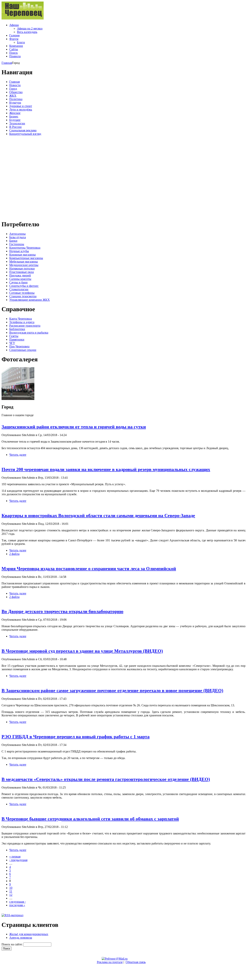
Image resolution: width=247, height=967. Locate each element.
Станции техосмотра (22, 296)
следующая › (17, 901)
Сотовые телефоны (22, 292)
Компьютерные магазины (26, 258)
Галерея (14, 35)
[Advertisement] (25, 177)
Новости (15, 85)
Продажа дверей (20, 275)
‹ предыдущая (18, 860)
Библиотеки (17, 329)
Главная (7, 62)
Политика (15, 99)
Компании (16, 45)
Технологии (17, 123)
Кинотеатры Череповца (24, 247)
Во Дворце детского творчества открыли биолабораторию (62, 611)
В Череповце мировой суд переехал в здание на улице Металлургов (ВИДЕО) (82, 650)
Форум (13, 39)
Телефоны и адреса (21, 322)
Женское (14, 113)
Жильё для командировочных (28, 934)
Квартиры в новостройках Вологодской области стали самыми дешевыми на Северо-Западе (98, 515)
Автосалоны (17, 233)
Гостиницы (16, 244)
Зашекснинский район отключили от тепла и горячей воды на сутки (74, 426)
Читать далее (17, 454)
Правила (15, 56)
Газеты (13, 336)
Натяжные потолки (22, 268)
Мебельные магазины (23, 261)
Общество (16, 92)
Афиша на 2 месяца (29, 28)
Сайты (13, 49)
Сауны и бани (18, 282)
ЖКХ (12, 95)
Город (13, 88)
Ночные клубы (19, 251)
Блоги (21, 42)
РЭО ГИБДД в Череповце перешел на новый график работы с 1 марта (76, 736)
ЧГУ (12, 343)
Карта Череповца (20, 318)
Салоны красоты (20, 279)
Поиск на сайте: (12, 944)
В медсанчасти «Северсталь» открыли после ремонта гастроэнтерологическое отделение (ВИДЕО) (106, 779)
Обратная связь (136, 962)
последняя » (17, 905)
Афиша (14, 25)
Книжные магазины (22, 254)
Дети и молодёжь (20, 109)
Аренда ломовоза (20, 937)
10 (10, 887)
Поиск (13, 52)
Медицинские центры (23, 265)
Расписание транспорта (24, 325)
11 (10, 891)
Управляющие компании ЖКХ (29, 299)
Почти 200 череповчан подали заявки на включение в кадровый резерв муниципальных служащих (106, 469)
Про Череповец (19, 346)
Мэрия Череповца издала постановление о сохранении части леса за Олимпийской (89, 568)
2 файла (14, 553)
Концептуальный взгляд (25, 133)
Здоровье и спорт (20, 106)
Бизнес (13, 116)
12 (10, 894)
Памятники (16, 339)
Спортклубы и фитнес (24, 285)
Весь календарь (27, 32)
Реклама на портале (110, 962)
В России (15, 126)
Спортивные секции (22, 350)
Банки (13, 240)
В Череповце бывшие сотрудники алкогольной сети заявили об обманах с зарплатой (90, 818)
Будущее (14, 120)
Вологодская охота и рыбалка (28, 332)
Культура (15, 102)
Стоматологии (18, 289)
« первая (14, 856)
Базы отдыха (17, 237)
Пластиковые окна (21, 272)
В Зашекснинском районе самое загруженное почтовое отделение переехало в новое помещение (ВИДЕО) (112, 690)
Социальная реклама (22, 130)
